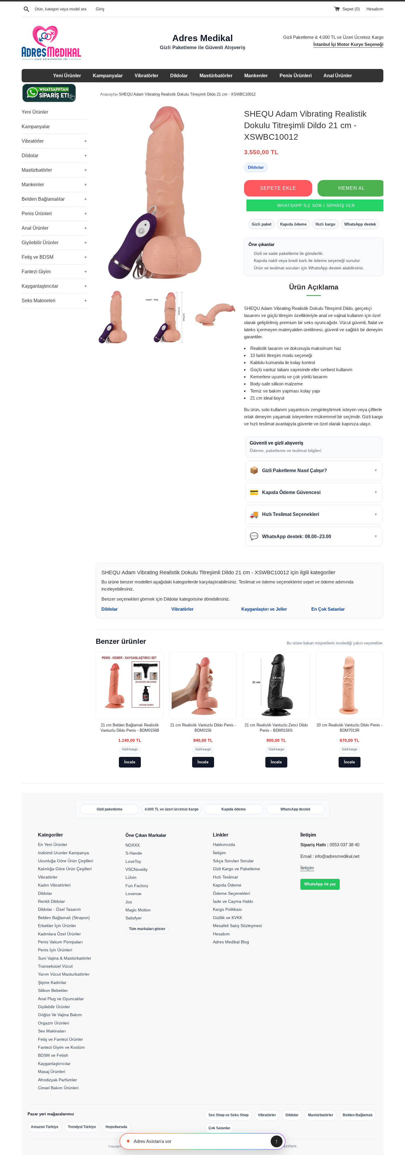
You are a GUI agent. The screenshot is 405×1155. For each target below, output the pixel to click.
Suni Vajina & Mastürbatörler (64, 958)
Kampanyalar (108, 75)
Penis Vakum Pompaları (60, 942)
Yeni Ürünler (67, 75)
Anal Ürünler (337, 75)
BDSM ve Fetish (53, 1055)
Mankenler (256, 75)
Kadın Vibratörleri (54, 885)
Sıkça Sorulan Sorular (233, 860)
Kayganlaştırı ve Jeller (264, 609)
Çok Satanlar (219, 1128)
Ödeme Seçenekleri (231, 893)
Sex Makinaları (52, 1031)
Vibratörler (146, 75)
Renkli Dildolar (51, 901)
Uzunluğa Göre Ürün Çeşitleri (65, 860)
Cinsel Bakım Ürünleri (58, 1087)
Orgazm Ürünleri (53, 1023)
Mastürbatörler (216, 75)
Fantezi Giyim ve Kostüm (61, 1047)
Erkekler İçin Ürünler (57, 925)
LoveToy (133, 861)
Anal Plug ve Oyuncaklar (61, 998)
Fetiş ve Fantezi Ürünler (60, 1039)
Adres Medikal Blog (231, 942)
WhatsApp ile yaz (320, 884)
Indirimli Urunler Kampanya (63, 852)
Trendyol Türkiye (82, 1127)
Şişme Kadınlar (52, 982)
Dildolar (179, 75)
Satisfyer (133, 918)
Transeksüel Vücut (55, 966)
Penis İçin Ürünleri (55, 950)
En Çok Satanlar (328, 609)
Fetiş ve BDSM (54, 257)
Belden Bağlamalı (357, 1115)
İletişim (219, 852)
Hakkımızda (224, 844)
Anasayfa (108, 94)
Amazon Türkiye (44, 1127)
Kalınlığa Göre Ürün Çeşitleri (65, 868)
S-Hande (133, 853)
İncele (129, 762)
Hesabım (374, 9)
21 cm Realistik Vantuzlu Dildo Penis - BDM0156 (203, 728)
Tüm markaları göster (147, 929)
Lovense (133, 893)
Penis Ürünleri (296, 75)
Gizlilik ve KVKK (227, 917)
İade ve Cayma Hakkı (233, 901)
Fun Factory (136, 885)
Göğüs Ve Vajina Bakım (60, 1014)
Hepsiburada (116, 1127)
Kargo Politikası (227, 909)
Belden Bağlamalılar (54, 199)
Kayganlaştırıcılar (54, 286)
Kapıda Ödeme (227, 885)
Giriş (100, 9)
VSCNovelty (136, 869)
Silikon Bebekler (53, 990)
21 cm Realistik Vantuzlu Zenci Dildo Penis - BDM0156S (276, 728)
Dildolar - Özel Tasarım (59, 909)
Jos (128, 902)
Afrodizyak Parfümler (57, 1079)
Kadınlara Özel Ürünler (59, 934)
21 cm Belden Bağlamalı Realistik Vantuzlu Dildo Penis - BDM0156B (130, 728)
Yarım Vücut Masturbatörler (64, 974)
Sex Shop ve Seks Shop (228, 1115)
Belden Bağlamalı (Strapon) (64, 917)
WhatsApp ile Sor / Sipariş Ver (316, 205)
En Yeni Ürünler (52, 844)
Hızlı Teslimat (225, 877)
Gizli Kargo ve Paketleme (236, 868)
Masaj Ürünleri (51, 1071)
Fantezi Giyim (54, 271)
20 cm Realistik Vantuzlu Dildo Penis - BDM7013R (349, 728)
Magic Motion (138, 910)
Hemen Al (351, 188)
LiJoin (130, 877)
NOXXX (132, 845)
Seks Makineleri (54, 300)
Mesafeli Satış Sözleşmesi (237, 925)
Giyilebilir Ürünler (54, 242)
